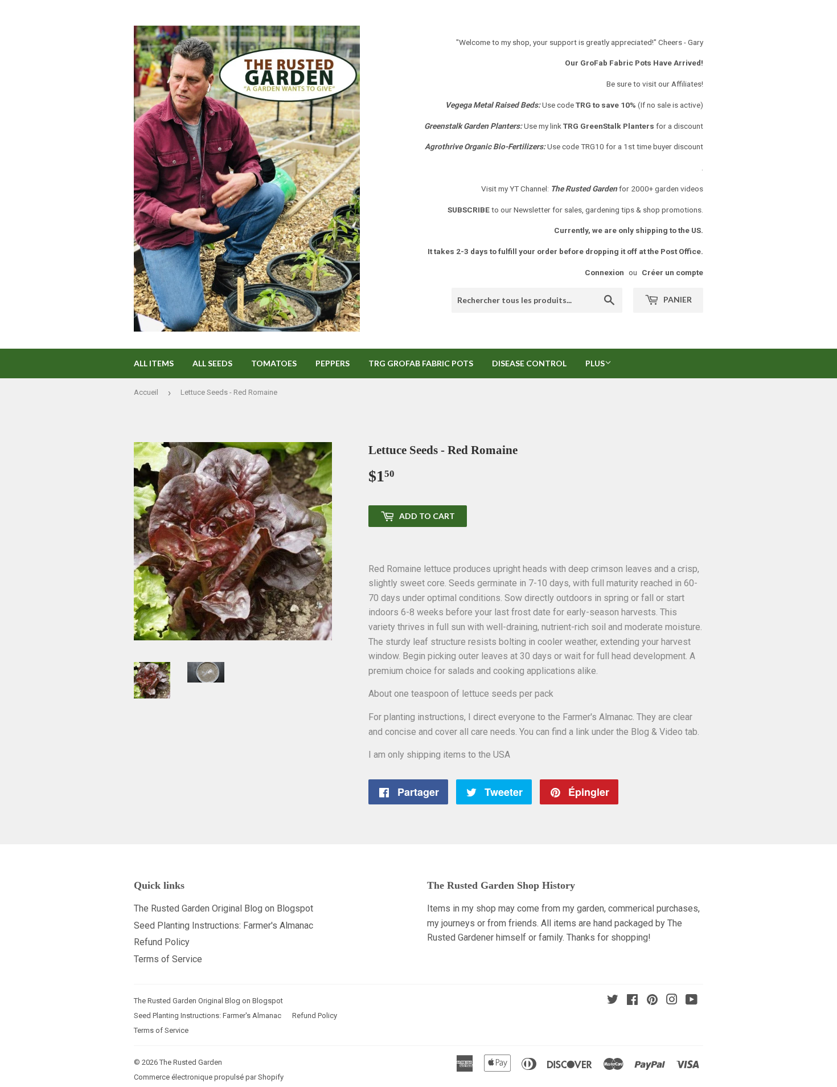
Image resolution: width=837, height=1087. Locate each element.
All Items (154, 363)
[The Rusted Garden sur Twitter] (612, 1000)
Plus (595, 363)
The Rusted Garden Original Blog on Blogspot (223, 908)
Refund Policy (162, 942)
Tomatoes (274, 363)
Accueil (146, 392)
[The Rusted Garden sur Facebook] (632, 1000)
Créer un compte (672, 272)
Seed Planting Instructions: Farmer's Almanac (223, 925)
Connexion (604, 272)
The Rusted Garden (190, 1062)
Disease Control (529, 363)
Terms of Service (168, 959)
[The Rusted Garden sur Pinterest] (652, 1000)
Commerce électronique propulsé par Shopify (209, 1077)
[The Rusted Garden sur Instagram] (672, 1000)
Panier (677, 299)
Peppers (332, 363)
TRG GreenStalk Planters (608, 125)
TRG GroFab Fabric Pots (420, 363)
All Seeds (212, 363)
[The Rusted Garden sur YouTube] (692, 1000)
